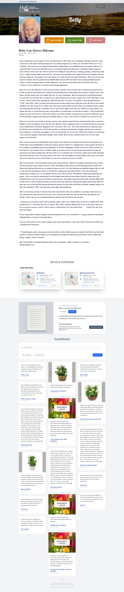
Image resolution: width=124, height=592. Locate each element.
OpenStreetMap (64, 587)
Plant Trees (53, 285)
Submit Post (97, 355)
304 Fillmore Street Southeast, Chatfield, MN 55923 (48, 281)
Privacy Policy (57, 584)
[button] (28, 277)
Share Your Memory (96, 327)
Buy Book (72, 311)
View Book (63, 311)
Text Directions (41, 285)
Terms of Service (67, 584)
